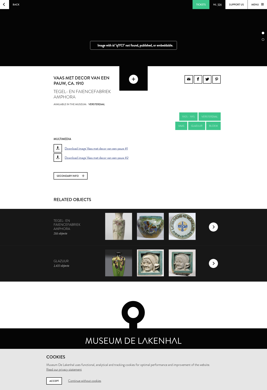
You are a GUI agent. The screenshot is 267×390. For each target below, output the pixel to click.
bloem (213, 126)
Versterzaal (209, 116)
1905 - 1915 (188, 116)
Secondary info (68, 176)
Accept (54, 381)
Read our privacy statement (64, 369)
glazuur (196, 126)
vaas (181, 126)
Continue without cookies (84, 380)
